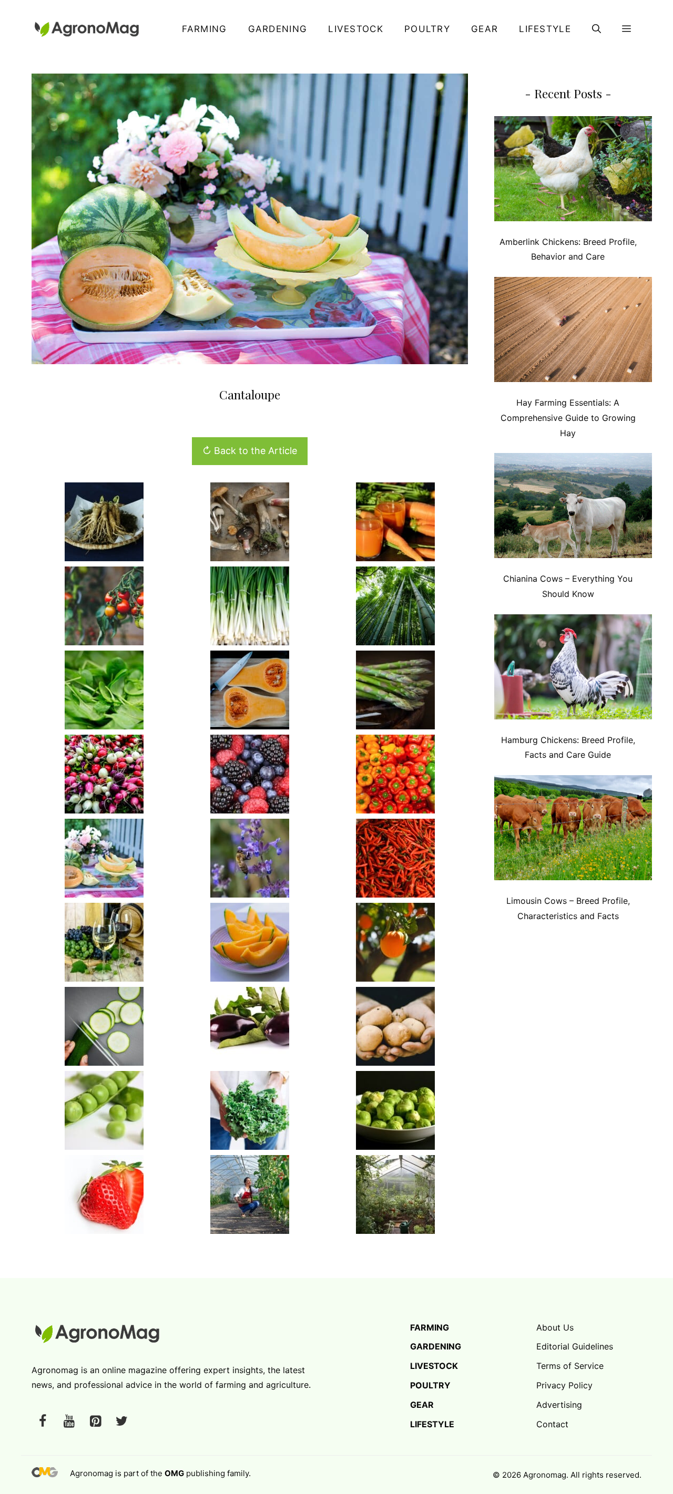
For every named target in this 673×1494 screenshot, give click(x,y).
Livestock (355, 29)
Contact (552, 1424)
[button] (596, 29)
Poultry (427, 29)
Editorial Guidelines (574, 1346)
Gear (484, 29)
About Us (555, 1327)
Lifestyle (545, 29)
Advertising (559, 1404)
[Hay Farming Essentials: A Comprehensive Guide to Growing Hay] (573, 332)
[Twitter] (121, 1422)
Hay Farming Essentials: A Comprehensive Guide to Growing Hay (568, 417)
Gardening (278, 29)
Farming (204, 29)
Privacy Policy (564, 1385)
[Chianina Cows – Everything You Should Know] (573, 508)
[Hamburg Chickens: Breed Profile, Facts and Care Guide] (573, 669)
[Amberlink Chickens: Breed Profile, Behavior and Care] (573, 171)
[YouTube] (69, 1422)
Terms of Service (570, 1366)
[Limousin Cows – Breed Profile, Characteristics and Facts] (573, 830)
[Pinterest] (95, 1422)
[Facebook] (42, 1422)
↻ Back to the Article (249, 450)
